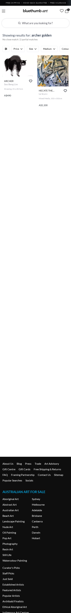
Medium (47, 48)
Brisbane (37, 515)
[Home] (35, 10)
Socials (29, 480)
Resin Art (7, 549)
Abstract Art (9, 504)
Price (16, 48)
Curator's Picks (11, 567)
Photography (10, 543)
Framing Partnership (23, 474)
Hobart (36, 538)
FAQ (5, 474)
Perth (35, 526)
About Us (7, 463)
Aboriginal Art (10, 498)
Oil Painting (9, 532)
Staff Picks (8, 573)
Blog (19, 463)
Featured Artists (11, 590)
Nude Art (7, 526)
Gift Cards (24, 469)
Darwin (36, 532)
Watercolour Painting (14, 560)
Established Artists (13, 584)
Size (31, 48)
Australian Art (10, 510)
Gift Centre (8, 469)
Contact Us (44, 474)
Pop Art (6, 538)
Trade (38, 463)
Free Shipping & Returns (47, 469)
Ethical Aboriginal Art (14, 606)
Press (28, 463)
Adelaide (37, 510)
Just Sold (7, 578)
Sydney (36, 498)
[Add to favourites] (30, 81)
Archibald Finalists (13, 601)
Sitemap (58, 474)
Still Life (6, 554)
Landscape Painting (13, 521)
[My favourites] (62, 11)
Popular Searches (12, 480)
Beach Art (8, 515)
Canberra (37, 521)
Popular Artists (11, 595)
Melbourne (38, 504)
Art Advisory (51, 463)
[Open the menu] (3, 11)
